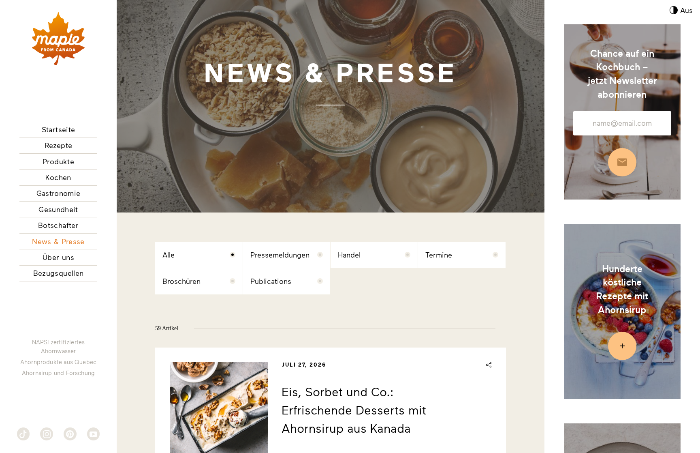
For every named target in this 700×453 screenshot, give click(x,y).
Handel (349, 254)
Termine (438, 254)
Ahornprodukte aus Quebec (58, 362)
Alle (168, 254)
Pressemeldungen (279, 254)
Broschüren (181, 281)
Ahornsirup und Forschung (58, 372)
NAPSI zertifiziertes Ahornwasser (58, 346)
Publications (270, 281)
